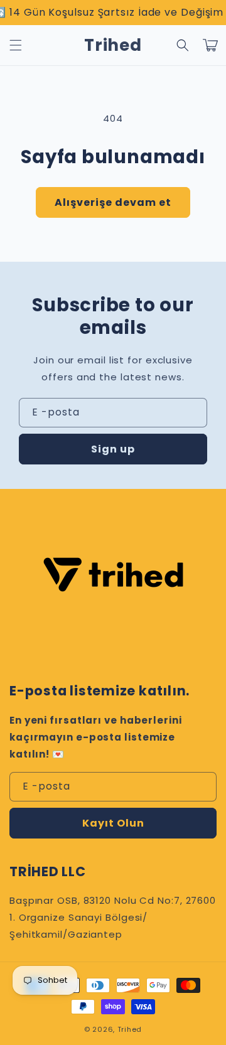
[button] (16, 45)
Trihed (129, 1029)
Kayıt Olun (113, 823)
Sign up (113, 449)
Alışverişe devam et (113, 202)
